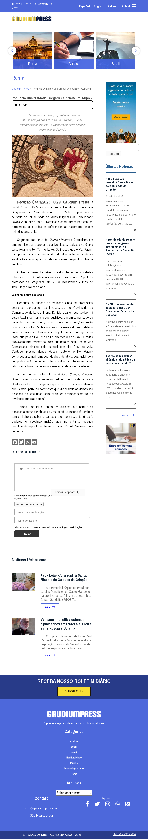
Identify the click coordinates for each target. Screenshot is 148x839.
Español (84, 6)
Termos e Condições (124, 834)
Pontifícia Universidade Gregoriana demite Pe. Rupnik (52, 98)
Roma (18, 77)
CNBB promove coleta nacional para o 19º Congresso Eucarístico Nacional (120, 309)
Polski (126, 6)
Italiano (112, 6)
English (98, 6)
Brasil (74, 746)
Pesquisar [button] (113, 154)
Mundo (74, 763)
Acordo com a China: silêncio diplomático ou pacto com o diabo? (120, 359)
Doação (74, 752)
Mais (47, 607)
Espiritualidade (74, 757)
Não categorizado (74, 768)
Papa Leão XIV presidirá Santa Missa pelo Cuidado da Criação (64, 577)
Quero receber (74, 691)
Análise (74, 741)
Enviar (27, 534)
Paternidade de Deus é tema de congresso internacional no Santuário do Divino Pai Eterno (120, 247)
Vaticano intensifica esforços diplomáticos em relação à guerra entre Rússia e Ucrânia (66, 624)
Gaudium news (20, 89)
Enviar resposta (65, 492)
